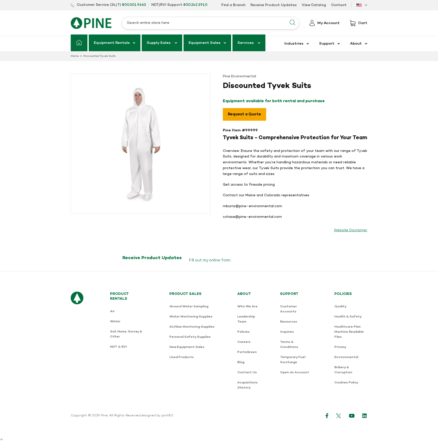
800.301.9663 (134, 5)
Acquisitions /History (247, 385)
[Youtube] (352, 415)
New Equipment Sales (186, 347)
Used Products (181, 357)
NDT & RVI (118, 347)
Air (112, 311)
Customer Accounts (288, 309)
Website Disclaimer (350, 230)
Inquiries (287, 332)
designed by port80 (157, 415)
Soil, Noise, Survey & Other (126, 334)
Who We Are (247, 306)
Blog (240, 362)
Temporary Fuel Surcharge (292, 359)
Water (115, 321)
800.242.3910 (195, 5)
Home (75, 56)
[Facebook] (326, 415)
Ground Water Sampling (188, 306)
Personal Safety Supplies (190, 337)
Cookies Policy (346, 382)
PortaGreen (247, 352)
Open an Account (294, 372)
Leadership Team (246, 319)
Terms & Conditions (289, 344)
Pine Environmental (239, 76)
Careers (243, 342)
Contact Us (247, 372)
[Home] (79, 42)
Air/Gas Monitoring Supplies (191, 327)
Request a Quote (244, 114)
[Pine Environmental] (91, 23)
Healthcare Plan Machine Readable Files (349, 332)
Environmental (346, 357)
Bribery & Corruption (343, 370)
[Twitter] (338, 415)
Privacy (340, 347)
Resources (288, 322)
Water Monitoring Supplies (190, 316)
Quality (340, 306)
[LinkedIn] (364, 415)
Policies (243, 332)
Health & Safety (348, 316)
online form (219, 260)
